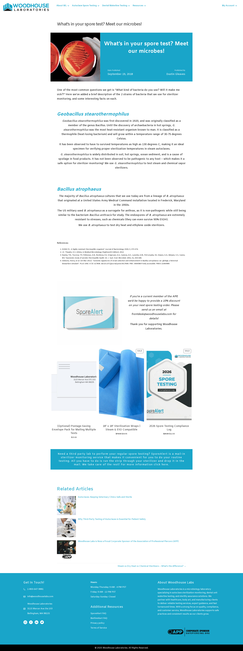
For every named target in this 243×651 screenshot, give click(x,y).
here (165, 464)
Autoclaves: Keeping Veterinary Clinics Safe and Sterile (105, 497)
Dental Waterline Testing (114, 5)
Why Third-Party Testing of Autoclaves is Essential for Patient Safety (112, 519)
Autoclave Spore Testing (84, 5)
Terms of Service (98, 628)
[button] (68, 5)
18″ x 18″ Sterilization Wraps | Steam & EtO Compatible (121, 427)
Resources (138, 5)
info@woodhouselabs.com (40, 596)
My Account (228, 5)
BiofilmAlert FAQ (98, 618)
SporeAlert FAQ (98, 613)
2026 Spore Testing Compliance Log (169, 427)
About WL (61, 5)
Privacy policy (97, 623)
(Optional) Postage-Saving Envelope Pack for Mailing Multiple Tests (74, 429)
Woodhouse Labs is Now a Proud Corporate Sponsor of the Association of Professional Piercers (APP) (128, 541)
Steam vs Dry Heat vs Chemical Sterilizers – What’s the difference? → (152, 566)
